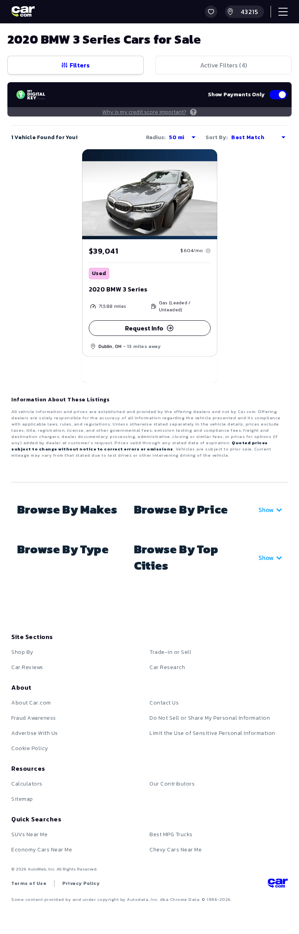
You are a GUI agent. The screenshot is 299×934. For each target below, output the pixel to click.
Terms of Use (28, 883)
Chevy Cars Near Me (176, 850)
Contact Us (164, 703)
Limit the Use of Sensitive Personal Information (212, 733)
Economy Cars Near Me (41, 850)
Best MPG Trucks (171, 834)
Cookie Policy (29, 748)
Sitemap (22, 799)
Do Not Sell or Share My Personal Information (210, 718)
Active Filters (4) (223, 65)
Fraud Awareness (33, 718)
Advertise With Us (34, 733)
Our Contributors (172, 784)
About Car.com (31, 703)
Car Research (167, 667)
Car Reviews (27, 667)
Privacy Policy (81, 883)
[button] (211, 11)
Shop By (22, 652)
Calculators (26, 784)
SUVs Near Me (29, 834)
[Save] (205, 161)
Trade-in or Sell (170, 652)
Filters (80, 65)
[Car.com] (23, 11)
